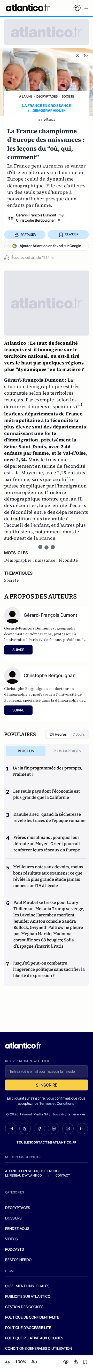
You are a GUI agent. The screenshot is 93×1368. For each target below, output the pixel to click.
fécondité (68, 560)
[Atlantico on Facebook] (39, 1128)
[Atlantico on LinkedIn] (53, 1128)
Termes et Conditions (56, 1103)
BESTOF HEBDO (18, 1259)
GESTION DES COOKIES (24, 1307)
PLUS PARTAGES (67, 751)
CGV (9, 1286)
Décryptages (47, 96)
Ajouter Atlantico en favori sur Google (50, 245)
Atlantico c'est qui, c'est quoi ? (32, 1171)
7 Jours (79, 734)
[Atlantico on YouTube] (82, 1128)
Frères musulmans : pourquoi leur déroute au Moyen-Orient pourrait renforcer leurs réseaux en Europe (46, 843)
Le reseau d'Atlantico (23, 1175)
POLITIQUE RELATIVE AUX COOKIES (34, 1338)
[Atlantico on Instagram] (67, 1128)
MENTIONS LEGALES (32, 1286)
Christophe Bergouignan (36, 220)
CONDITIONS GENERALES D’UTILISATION (38, 1348)
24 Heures (58, 734)
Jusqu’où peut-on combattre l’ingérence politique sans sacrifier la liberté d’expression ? (49, 969)
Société (68, 96)
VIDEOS (11, 1239)
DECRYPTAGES (17, 1207)
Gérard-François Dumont (36, 215)
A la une (25, 96)
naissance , (47, 560)
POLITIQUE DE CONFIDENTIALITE (32, 1317)
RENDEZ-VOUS (17, 1228)
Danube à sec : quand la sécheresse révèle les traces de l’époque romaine (49, 817)
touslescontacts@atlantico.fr (46, 1142)
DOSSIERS (13, 1218)
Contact (63, 1175)
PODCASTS (14, 1249)
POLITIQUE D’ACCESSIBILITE (28, 1327)
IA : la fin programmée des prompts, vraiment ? (47, 771)
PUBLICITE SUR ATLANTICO (27, 1296)
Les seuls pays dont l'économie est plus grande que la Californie (46, 794)
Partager (28, 234)
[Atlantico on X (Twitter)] (24, 1128)
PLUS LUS (26, 751)
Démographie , (19, 560)
